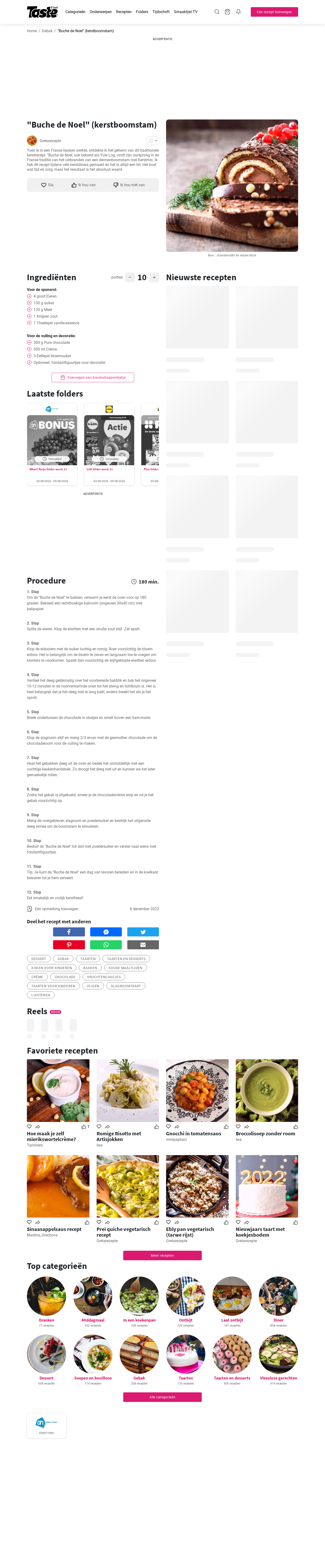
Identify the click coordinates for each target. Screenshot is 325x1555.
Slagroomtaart (126, 986)
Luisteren (40, 995)
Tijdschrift (161, 12)
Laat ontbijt (232, 1320)
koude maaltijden (126, 968)
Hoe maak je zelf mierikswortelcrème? (51, 1136)
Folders (142, 12)
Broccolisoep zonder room (265, 1133)
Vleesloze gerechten (278, 1378)
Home (32, 31)
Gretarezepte (50, 141)
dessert (38, 959)
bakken (90, 968)
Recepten (124, 12)
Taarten (186, 1378)
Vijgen (93, 986)
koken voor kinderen (51, 968)
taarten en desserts (126, 959)
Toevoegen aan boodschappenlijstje (96, 377)
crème (37, 977)
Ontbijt (185, 1320)
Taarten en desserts (232, 1378)
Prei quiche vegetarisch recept (124, 1232)
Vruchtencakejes (104, 977)
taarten (88, 959)
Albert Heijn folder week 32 (48, 469)
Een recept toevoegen (274, 12)
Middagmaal (93, 1320)
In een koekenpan (139, 1320)
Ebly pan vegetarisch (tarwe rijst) (190, 1232)
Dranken (46, 1320)
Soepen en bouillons (93, 1378)
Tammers (35, 1145)
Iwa (100, 1145)
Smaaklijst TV (185, 12)
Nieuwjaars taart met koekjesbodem (260, 1232)
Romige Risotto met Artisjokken (119, 1136)
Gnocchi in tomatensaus (193, 1133)
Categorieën (75, 12)
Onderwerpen (101, 12)
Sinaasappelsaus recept (54, 1229)
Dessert (46, 1378)
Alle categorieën (162, 1397)
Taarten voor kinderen (53, 986)
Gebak (47, 31)
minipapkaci (176, 1139)
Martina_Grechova (42, 1235)
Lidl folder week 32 (100, 469)
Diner (279, 1320)
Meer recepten (162, 1255)
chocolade (65, 977)
